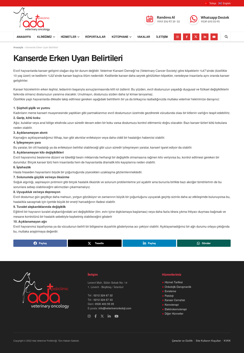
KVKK (227, 340)
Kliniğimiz (44, 37)
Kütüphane (120, 37)
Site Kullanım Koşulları (208, 340)
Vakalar (143, 37)
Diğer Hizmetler (174, 313)
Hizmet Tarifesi (174, 282)
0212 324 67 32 (103, 295)
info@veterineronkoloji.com (114, 308)
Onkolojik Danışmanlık (178, 287)
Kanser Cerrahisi (175, 300)
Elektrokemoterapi (176, 309)
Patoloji (169, 296)
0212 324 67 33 (103, 300)
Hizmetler (68, 37)
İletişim (162, 37)
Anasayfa (24, 37)
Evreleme (170, 291)
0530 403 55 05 (104, 304)
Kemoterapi (172, 304)
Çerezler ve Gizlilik (182, 340)
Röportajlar (95, 37)
